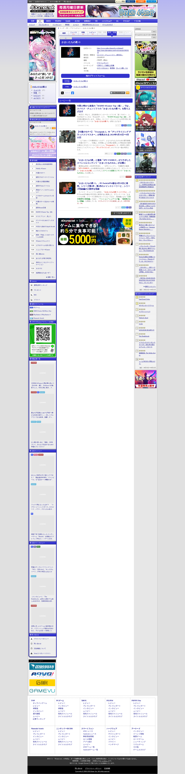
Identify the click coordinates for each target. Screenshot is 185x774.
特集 (35, 93)
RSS (30, 1)
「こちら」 (104, 761)
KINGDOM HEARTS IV (146, 330)
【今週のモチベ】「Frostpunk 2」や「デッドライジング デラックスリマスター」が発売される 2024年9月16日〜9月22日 (104, 135)
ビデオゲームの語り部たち (45, 245)
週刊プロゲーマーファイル (45, 177)
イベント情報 (138, 734)
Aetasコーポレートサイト (42, 653)
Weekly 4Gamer (41, 168)
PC (40, 21)
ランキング (151, 1)
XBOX (48, 21)
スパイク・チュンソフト (106, 55)
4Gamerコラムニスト (43, 241)
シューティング (139, 742)
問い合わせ (67, 1)
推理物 (112, 68)
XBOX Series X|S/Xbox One (42, 311)
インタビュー (57, 24)
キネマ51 (39, 268)
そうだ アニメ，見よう (43, 216)
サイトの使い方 (55, 1)
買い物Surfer (40, 254)
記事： (48, 128)
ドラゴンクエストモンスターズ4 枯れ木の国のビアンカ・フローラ (147, 345)
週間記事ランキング (40, 285)
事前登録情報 (88, 736)
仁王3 (141, 324)
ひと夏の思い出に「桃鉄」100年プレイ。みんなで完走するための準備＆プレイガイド (42, 444)
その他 (136, 747)
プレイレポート (44, 24)
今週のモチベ (40, 173)
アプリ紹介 (87, 742)
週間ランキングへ (150, 286)
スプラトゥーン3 (144, 311)
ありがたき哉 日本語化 (43, 258)
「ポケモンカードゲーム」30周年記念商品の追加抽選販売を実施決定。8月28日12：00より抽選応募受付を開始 (147, 184)
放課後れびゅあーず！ (43, 273)
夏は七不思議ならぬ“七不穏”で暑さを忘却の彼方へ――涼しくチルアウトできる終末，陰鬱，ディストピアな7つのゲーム (42, 415)
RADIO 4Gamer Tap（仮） (44, 212)
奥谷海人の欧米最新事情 (44, 164)
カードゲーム (138, 739)
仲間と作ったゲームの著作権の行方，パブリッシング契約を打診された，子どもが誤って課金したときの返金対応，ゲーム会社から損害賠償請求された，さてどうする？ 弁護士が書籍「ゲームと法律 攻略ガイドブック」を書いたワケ (42, 628)
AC (117, 21)
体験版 (67, 24)
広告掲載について (40, 648)
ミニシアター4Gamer (43, 249)
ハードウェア (107, 21)
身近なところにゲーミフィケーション (45, 263)
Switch (68, 21)
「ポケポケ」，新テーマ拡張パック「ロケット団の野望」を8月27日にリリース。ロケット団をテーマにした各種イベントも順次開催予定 (147, 270)
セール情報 (87, 739)
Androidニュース (89, 734)
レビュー (32, 24)
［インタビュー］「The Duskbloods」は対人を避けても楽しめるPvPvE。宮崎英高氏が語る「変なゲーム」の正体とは (42, 599)
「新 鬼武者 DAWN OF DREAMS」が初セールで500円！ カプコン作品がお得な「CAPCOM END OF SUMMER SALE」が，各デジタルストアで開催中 (147, 206)
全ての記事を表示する (122, 213)
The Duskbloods (144, 336)
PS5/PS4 (58, 21)
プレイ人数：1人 (122, 68)
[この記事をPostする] (62, 93)
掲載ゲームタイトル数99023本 (42, 14)
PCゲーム (37, 307)
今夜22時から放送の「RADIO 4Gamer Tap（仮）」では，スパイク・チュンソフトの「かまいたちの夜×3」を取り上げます (104, 109)
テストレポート (114, 734)
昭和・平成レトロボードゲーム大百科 (45, 236)
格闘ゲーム (137, 736)
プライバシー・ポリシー (93, 768)
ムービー (76, 24)
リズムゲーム (138, 744)
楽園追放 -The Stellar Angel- (147, 354)
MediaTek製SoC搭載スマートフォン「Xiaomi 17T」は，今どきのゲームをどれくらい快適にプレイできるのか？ (147, 259)
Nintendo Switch (39, 318)
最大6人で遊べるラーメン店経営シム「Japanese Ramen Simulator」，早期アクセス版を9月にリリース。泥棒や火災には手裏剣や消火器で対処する (147, 227)
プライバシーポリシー (41, 638)
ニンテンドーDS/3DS (64, 729)
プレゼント (37, 290)
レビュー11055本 (36, 16)
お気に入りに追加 (118, 92)
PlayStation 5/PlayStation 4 (42, 314)
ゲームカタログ (107, 24)
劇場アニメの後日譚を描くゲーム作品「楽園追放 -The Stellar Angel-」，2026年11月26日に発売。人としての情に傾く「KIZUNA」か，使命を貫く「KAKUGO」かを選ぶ (147, 216)
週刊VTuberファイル (43, 186)
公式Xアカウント (41, 1)
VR (96, 21)
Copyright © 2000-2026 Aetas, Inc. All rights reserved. (92, 771)
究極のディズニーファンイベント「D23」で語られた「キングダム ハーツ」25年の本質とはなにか (42, 569)
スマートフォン (87, 729)
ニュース (37, 90)
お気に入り (130, 1)
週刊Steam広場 (41, 207)
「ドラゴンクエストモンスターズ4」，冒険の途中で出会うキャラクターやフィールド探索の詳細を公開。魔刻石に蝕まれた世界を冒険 (147, 195)
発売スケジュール (65, 714)
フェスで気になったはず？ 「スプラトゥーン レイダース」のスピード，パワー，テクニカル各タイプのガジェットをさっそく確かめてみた (42, 507)
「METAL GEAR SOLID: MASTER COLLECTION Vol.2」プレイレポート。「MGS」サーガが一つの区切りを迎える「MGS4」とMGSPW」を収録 (147, 280)
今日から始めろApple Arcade (45, 226)
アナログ (126, 21)
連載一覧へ (51, 277)
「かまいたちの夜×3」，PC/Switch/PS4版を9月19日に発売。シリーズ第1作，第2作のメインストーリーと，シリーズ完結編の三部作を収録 (103, 186)
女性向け (87, 21)
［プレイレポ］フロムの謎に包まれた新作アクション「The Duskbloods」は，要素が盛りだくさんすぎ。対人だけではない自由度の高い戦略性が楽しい (147, 248)
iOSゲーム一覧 (89, 747)
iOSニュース (88, 731)
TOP (32, 21)
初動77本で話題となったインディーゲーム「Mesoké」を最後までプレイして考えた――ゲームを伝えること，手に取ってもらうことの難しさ (42, 536)
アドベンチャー (102, 63)
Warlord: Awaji (143, 318)
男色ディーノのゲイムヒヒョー (45, 191)
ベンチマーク (113, 744)
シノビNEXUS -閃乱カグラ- (147, 362)
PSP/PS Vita (136, 701)
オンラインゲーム (40, 703)
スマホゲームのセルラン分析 (45, 197)
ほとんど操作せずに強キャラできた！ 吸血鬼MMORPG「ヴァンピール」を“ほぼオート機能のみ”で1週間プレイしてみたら (42, 477)
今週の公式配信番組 (42, 181)
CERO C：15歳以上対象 (105, 65)
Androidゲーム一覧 (90, 750)
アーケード (136, 729)
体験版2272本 (49, 16)
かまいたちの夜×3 (41, 126)
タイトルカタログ (65, 716)
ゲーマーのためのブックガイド (45, 221)
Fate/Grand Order (144, 299)
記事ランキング (39, 719)
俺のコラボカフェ (42, 231)
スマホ (77, 21)
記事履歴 (141, 1)
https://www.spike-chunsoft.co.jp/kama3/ (110, 48)
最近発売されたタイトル (90, 24)
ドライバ (37, 299)
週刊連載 (36, 714)
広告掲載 (107, 768)
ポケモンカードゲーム (146, 305)
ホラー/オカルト (103, 68)
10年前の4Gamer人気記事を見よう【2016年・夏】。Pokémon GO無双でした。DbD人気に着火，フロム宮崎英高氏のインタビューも (42, 385)
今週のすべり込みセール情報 (45, 203)
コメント (67, 93)
